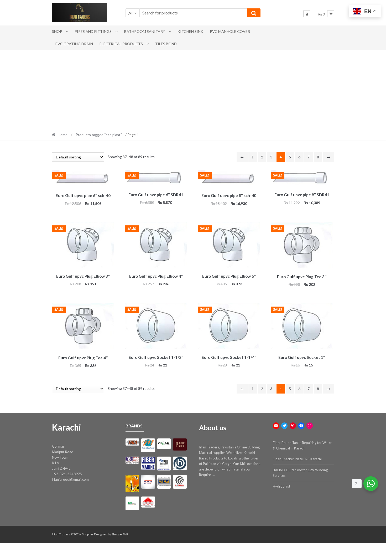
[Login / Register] (306, 14)
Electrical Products (121, 44)
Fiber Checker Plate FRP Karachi (297, 459)
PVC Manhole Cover (230, 31)
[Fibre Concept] (164, 463)
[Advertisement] (193, 89)
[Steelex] (148, 502)
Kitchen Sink (190, 31)
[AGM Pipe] (132, 442)
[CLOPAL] (164, 443)
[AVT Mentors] (148, 445)
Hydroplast (281, 486)
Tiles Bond (166, 44)
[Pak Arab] (164, 481)
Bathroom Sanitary (144, 31)
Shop (57, 31)
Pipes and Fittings (93, 31)
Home (62, 134)
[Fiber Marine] (148, 463)
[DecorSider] (179, 444)
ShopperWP (120, 534)
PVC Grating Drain (74, 44)
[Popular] (179, 481)
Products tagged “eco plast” (99, 134)
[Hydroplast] (179, 463)
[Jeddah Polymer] (148, 481)
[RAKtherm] (132, 503)
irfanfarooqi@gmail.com (70, 479)
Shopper (87, 534)
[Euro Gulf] (132, 460)
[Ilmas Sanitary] (132, 483)
